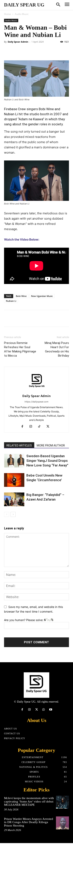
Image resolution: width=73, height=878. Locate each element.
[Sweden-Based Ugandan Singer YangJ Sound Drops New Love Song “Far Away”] (14, 461)
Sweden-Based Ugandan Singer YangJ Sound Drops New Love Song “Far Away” (47, 460)
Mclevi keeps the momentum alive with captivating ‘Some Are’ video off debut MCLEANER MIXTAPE (29, 801)
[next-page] (13, 514)
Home (7, 14)
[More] (56, 318)
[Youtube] (50, 709)
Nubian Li (11, 300)
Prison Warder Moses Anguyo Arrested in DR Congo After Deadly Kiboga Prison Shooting (28, 822)
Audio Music (22, 14)
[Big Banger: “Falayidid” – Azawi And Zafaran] (14, 499)
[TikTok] (41, 426)
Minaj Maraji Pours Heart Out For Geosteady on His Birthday (57, 349)
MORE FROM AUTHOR (51, 445)
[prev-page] (6, 514)
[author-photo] (36, 390)
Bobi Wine (21, 296)
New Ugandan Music (42, 296)
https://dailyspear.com (36, 401)
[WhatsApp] (36, 51)
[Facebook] (8, 51)
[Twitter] (17, 51)
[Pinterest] (27, 51)
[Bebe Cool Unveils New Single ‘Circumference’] (14, 480)
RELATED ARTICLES (19, 445)
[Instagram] (32, 426)
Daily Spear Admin (18, 41)
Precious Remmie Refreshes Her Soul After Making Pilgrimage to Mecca (20, 349)
